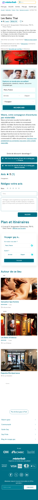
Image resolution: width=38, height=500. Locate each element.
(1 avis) (6, 21)
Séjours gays (5, 420)
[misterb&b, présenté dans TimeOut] (31, 451)
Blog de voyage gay (8, 439)
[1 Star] (7, 188)
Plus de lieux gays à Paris (19, 412)
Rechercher (19, 107)
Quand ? (6, 251)
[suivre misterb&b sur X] (16, 475)
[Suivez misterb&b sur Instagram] (21, 475)
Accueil (3, 10)
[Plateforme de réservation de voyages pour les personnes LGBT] (19, 458)
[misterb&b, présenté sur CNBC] (17, 452)
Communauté (6, 424)
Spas (4, 275)
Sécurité (10, 7)
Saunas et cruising (24, 10)
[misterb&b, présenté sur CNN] (5, 452)
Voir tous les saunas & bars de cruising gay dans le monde (19, 166)
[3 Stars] (13, 188)
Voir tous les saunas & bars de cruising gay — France (19, 159)
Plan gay (24, 7)
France (13, 10)
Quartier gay (32, 7)
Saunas (5, 311)
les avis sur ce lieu (15, 49)
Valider (27, 215)
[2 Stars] (10, 188)
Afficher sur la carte (19, 228)
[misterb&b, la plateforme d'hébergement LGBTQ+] (8, 2)
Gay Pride (4, 434)
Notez (13, 21)
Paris (17, 10)
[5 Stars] (18, 188)
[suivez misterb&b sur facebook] (11, 475)
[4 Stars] (15, 188)
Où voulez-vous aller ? (11, 241)
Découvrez (24, 44)
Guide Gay (8, 10)
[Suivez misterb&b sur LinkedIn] (27, 475)
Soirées (17, 7)
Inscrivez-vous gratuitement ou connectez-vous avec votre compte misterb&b (19, 140)
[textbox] (19, 90)
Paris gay (4, 7)
